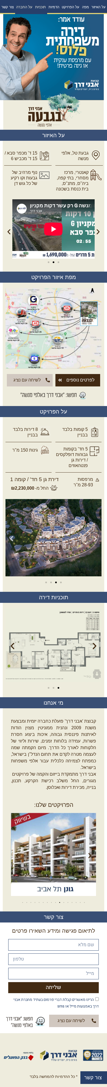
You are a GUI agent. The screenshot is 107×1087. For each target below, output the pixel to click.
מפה (85, 7)
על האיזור (98, 7)
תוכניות (40, 7)
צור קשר (7, 7)
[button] (58, 262)
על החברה (24, 7)
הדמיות (54, 7)
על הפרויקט (70, 7)
